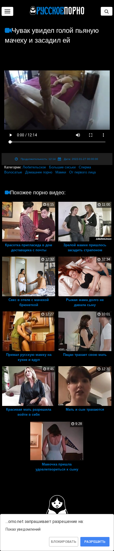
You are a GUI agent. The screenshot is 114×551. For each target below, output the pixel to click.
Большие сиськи (62, 167)
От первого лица (82, 172)
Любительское (34, 167)
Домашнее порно (38, 172)
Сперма (85, 167)
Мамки (60, 172)
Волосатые (13, 172)
